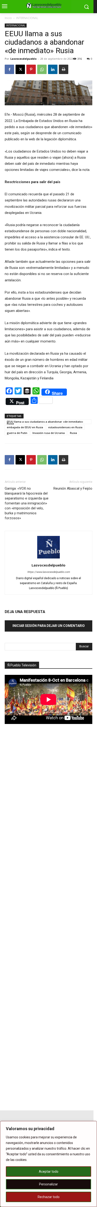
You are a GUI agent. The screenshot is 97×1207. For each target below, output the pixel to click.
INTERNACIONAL (27, 18)
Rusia (73, 433)
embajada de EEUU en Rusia (25, 427)
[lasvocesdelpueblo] (45, 5)
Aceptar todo (48, 1171)
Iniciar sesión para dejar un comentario (48, 626)
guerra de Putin (17, 433)
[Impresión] (63, 69)
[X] (20, 69)
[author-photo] (48, 558)
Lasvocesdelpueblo (23, 58)
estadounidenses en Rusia (65, 427)
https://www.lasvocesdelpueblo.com (48, 572)
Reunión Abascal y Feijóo (72, 488)
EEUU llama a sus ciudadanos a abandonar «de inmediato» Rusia (45, 422)
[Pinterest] (31, 69)
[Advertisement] (40, 809)
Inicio (8, 18)
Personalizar (48, 1184)
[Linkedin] (52, 69)
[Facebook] (9, 69)
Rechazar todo (49, 1197)
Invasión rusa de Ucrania (48, 433)
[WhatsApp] (42, 69)
